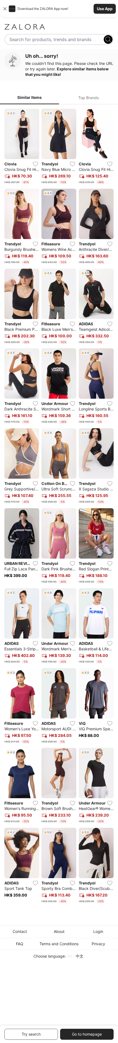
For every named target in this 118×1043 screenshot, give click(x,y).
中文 (79, 956)
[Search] (108, 39)
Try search (31, 1034)
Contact (20, 931)
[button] (59, 9)
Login (98, 931)
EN (69, 956)
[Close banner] (5, 9)
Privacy (98, 943)
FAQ (19, 943)
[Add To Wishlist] (35, 164)
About (59, 931)
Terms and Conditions (59, 943)
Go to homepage (87, 1034)
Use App (105, 8)
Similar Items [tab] (29, 97)
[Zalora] (59, 27)
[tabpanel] (59, 507)
